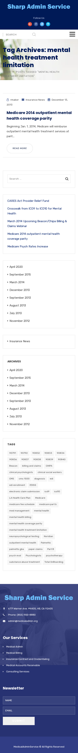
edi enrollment (17, 485)
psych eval (15, 555)
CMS (11, 478)
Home (7, 72)
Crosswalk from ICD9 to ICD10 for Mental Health (34, 211)
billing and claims (31, 466)
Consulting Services (17, 671)
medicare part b (48, 504)
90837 (25, 459)
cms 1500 (24, 478)
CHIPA (49, 466)
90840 (62, 459)
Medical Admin (14, 646)
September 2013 (20, 297)
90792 (24, 453)
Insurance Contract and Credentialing (27, 659)
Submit (18, 720)
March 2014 (16, 282)
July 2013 (15, 313)
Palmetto (46, 542)
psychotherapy (54, 555)
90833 (48, 453)
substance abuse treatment (24, 562)
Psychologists (33, 555)
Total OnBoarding (53, 562)
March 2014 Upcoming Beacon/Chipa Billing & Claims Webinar (37, 224)
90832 (36, 453)
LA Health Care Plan (19, 498)
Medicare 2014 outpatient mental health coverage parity (33, 236)
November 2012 (19, 321)
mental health (41, 510)
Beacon (13, 466)
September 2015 (20, 274)
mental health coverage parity (25, 523)
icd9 (46, 491)
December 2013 (19, 290)
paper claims (36, 549)
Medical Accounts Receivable (23, 665)
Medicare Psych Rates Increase (27, 246)
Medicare (40, 498)
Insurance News (35, 99)
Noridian (48, 536)
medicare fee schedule (21, 504)
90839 (49, 459)
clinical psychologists (21, 472)
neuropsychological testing (24, 536)
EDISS (33, 485)
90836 (13, 459)
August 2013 (17, 305)
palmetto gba (16, 549)
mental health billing (20, 517)
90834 (60, 453)
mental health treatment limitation (28, 530)
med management (19, 510)
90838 (37, 459)
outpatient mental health (22, 542)
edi (51, 478)
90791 (12, 453)
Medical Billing (14, 652)
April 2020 (16, 267)
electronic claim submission (24, 491)
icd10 (57, 491)
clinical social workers (50, 472)
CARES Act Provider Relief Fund (28, 201)
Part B (50, 549)
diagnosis (39, 478)
